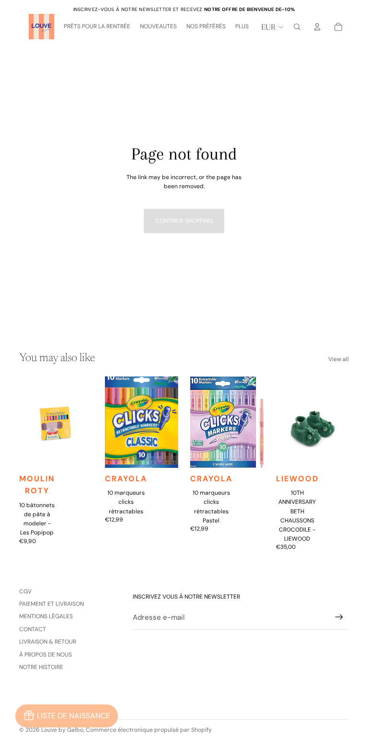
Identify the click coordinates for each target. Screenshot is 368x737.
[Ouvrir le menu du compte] (317, 26)
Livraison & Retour (47, 642)
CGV (25, 591)
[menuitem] (241, 26)
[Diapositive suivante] (84, 421)
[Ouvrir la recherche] (297, 26)
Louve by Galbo (62, 730)
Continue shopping (184, 221)
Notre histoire (41, 667)
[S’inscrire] (339, 617)
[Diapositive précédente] (26, 421)
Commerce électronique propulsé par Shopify (149, 730)
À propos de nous (45, 654)
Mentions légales (46, 616)
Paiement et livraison (51, 604)
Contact (32, 629)
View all (338, 359)
